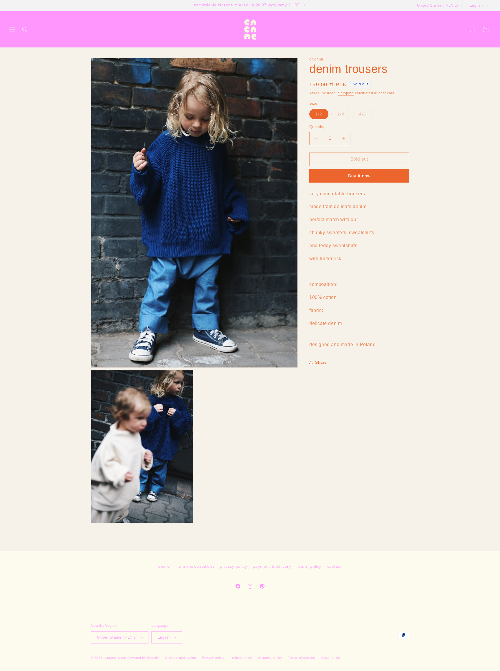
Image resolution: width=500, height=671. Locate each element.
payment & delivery (272, 566)
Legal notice (330, 657)
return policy (309, 566)
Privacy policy (213, 657)
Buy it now (359, 175)
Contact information (180, 657)
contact (334, 566)
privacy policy (233, 566)
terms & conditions (195, 566)
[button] (12, 29)
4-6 (365, 115)
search (165, 566)
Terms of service (301, 657)
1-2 (321, 115)
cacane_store (115, 657)
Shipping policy (270, 657)
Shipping (346, 93)
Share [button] (321, 362)
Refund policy (241, 657)
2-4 (343, 115)
